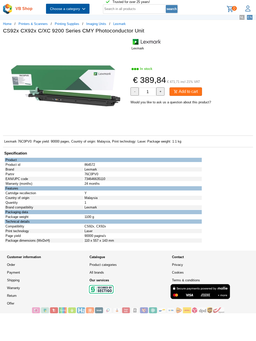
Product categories (103, 265)
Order (11, 265)
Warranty (13, 288)
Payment (13, 272)
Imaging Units (96, 24)
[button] (124, 43)
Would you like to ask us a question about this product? (170, 102)
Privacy (177, 265)
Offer (10, 303)
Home (7, 24)
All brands (97, 272)
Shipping (13, 280)
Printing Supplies (67, 24)
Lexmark (119, 24)
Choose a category (66, 9)
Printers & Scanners (33, 24)
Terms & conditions (186, 280)
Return (11, 296)
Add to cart (188, 91)
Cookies (178, 272)
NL (242, 17)
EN (250, 17)
